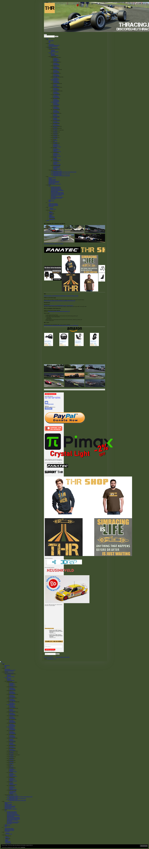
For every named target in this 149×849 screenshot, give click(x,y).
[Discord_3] (51, 404)
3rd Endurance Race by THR (12, 795)
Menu (45, 34)
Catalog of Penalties (52, 179)
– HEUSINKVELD (52, 219)
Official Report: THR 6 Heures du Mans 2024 (61, 173)
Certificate (55, 60)
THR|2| (46, 398)
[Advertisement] (74, 355)
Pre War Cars (53, 196)
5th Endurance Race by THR (56, 174)
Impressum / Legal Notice (48, 657)
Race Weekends (56, 61)
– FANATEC (51, 214)
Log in (54, 658)
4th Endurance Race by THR (56, 172)
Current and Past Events (53, 46)
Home (47, 38)
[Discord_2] (48, 409)
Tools (50, 201)
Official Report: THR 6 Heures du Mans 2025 (61, 175)
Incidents (50, 178)
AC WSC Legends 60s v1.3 (56, 187)
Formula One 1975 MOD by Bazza (57, 193)
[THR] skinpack (51, 200)
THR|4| (53, 398)
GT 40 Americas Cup (55, 102)
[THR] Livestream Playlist (53, 205)
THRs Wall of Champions (53, 48)
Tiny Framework (50, 658)
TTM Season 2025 (56, 166)
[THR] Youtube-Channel (53, 203)
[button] (54, 229)
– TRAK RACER (51, 217)
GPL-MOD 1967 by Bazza (55, 186)
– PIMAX (50, 215)
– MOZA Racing (51, 216)
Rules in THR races (52, 177)
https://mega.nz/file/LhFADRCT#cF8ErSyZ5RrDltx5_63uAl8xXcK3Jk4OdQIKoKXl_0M (59, 300)
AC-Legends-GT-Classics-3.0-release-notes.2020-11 (53, 243)
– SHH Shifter (51, 212)
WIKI (49, 42)
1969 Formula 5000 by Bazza (56, 195)
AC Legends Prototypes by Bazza (57, 197)
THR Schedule (51, 44)
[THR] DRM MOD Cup (55, 79)
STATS (59, 398)
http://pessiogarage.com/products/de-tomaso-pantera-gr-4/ (59, 311)
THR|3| (49, 398)
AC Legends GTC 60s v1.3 (56, 188)
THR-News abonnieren (50, 649)
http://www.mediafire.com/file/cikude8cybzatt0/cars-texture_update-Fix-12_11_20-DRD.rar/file (61, 325)
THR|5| (56, 398)
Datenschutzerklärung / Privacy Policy (63, 657)
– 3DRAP (6, 836)
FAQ (49, 41)
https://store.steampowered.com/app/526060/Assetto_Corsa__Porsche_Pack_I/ (58, 305)
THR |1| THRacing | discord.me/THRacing (52, 397)
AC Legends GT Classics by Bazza (57, 190)
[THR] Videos (51, 206)
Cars (49, 185)
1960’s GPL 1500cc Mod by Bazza (57, 192)
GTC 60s (50, 52)
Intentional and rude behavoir (54, 181)
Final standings (56, 92)
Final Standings (56, 59)
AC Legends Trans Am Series (12, 822)
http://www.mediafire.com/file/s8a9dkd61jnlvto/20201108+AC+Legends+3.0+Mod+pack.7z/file (61, 295)
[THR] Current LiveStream (53, 204)
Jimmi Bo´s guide (52, 183)
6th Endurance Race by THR (54, 45)
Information (53, 49)
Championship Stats (54, 51)
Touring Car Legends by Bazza (56, 189)
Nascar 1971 (53, 198)
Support (47, 220)
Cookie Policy (23, 847)
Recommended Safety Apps (54, 182)
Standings (53, 50)
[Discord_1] (46, 404)
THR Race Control (52, 180)
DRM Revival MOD (54, 191)
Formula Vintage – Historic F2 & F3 (57, 194)
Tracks (50, 199)
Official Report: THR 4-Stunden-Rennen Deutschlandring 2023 (64, 171)
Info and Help (51, 40)
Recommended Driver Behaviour (55, 184)
